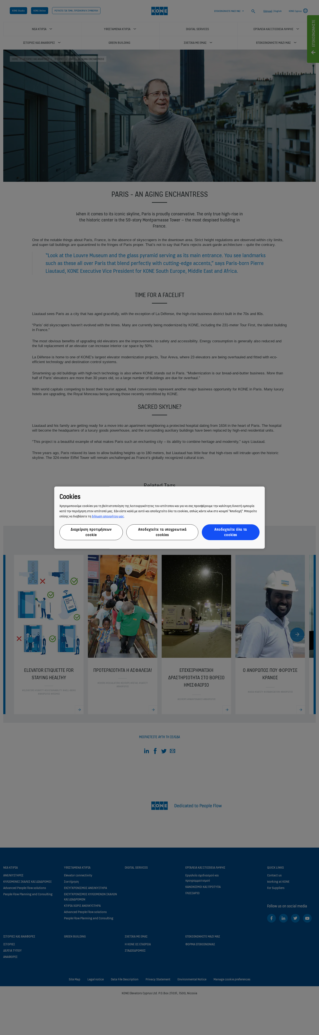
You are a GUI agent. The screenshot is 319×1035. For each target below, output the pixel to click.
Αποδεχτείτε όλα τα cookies (230, 532)
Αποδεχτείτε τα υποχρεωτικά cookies (162, 532)
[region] (159, 517)
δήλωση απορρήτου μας (108, 516)
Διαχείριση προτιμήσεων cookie (91, 532)
